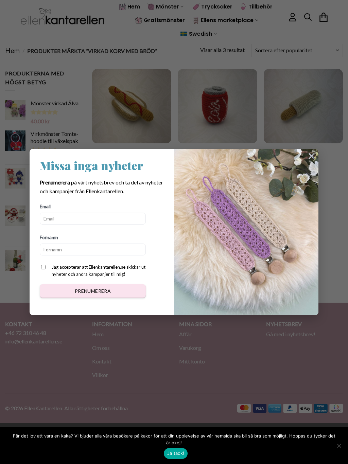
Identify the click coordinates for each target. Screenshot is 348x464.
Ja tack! (175, 453)
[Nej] (339, 447)
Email (45, 206)
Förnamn (49, 237)
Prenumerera (93, 291)
